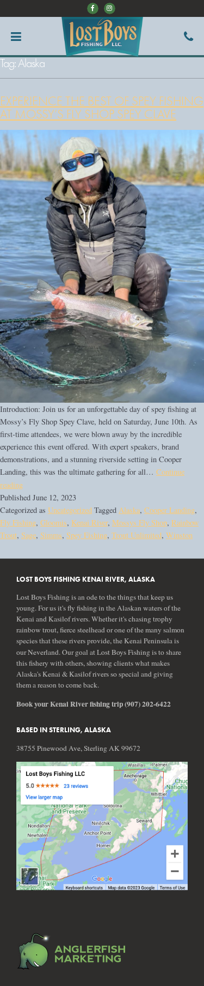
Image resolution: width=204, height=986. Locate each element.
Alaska (129, 510)
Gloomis (53, 522)
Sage (28, 535)
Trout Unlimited (137, 535)
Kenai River (89, 522)
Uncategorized (70, 510)
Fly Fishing (18, 522)
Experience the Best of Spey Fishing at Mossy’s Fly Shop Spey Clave (101, 108)
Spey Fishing (86, 535)
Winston (179, 535)
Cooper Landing (169, 510)
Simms (51, 535)
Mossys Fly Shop (139, 522)
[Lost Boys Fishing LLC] (102, 826)
